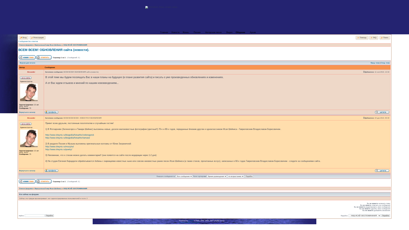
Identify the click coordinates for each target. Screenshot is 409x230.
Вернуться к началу (27, 112)
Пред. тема (375, 63)
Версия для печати (27, 63)
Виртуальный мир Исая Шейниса (48, 45)
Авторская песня (213, 32)
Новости (175, 32)
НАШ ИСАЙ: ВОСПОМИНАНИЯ (75, 45)
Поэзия (197, 32)
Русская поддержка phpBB (189, 222)
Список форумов (26, 45)
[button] (23, 38)
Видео (229, 32)
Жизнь (186, 32)
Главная (164, 32)
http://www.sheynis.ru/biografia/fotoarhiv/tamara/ (67, 138)
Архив (253, 32)
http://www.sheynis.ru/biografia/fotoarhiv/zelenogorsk (69, 135)
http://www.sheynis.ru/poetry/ (58, 149)
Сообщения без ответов (28, 41)
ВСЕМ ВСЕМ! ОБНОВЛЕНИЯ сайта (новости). (53, 50)
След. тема (385, 63)
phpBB (190, 221)
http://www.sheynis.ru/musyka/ (59, 146)
